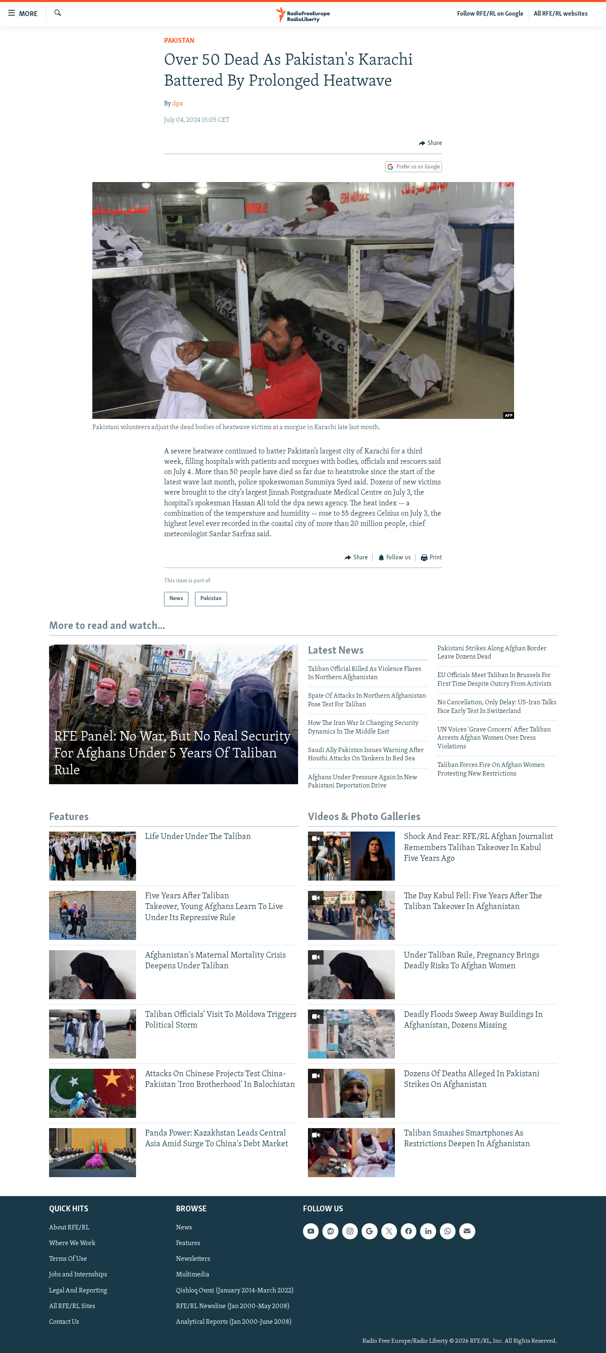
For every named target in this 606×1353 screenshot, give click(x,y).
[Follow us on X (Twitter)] (389, 1231)
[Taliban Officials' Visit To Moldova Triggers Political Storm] (92, 1034)
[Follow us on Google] (369, 1231)
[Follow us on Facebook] (408, 1231)
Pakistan (179, 41)
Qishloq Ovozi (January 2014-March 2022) (235, 1290)
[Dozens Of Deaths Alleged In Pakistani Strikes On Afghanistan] (351, 1093)
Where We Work (72, 1243)
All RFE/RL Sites (72, 1306)
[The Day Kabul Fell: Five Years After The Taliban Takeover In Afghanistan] (351, 915)
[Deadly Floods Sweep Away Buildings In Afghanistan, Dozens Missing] (351, 1034)
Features (188, 1243)
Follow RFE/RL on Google (490, 14)
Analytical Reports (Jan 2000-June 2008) (234, 1321)
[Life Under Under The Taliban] (92, 856)
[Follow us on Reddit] (330, 1231)
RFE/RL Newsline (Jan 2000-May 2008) (233, 1306)
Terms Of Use (68, 1259)
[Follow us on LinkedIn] (428, 1231)
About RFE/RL (69, 1227)
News (184, 1227)
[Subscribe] (467, 1231)
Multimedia (192, 1274)
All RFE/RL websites (561, 14)
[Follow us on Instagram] (350, 1231)
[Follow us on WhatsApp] (448, 1231)
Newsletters (193, 1259)
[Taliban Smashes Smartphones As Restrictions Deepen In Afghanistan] (351, 1152)
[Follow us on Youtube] (311, 1231)
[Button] (430, 143)
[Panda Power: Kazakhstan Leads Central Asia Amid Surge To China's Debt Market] (92, 1152)
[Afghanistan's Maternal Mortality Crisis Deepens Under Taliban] (92, 974)
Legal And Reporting (78, 1290)
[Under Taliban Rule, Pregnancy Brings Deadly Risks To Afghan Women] (351, 974)
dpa (177, 103)
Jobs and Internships (78, 1274)
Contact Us (64, 1321)
